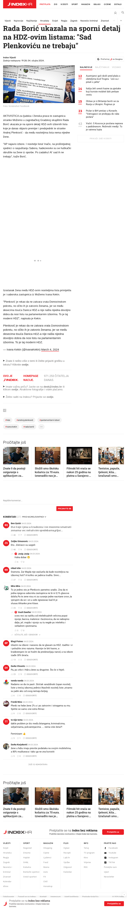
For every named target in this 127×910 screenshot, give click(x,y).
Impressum (55, 896)
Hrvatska (44, 20)
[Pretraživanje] (121, 13)
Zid (55, 4)
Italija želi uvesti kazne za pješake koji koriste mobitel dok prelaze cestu (103, 91)
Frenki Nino (16, 702)
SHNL (26, 862)
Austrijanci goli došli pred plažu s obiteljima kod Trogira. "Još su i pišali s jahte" (103, 78)
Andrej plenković (25, 420)
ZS (6, 543)
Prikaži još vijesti (101, 138)
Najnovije (18, 20)
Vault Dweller (24, 612)
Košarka (27, 867)
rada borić (28, 427)
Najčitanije (31, 20)
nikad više (16, 568)
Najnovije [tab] (86, 67)
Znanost (105, 20)
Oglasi (97, 4)
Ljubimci (47, 857)
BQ (6, 525)
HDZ (7, 420)
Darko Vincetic (18, 666)
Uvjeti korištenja (71, 896)
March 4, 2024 (50, 349)
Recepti (67, 853)
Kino (86, 857)
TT (6, 721)
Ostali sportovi (30, 877)
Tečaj (86, 848)
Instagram (113, 857)
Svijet (55, 20)
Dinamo (26, 853)
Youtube (112, 853)
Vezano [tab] (116, 67)
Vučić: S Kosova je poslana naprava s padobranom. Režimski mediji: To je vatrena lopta (104, 126)
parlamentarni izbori (49, 420)
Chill (45, 881)
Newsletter (109, 877)
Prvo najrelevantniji (33, 517)
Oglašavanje (8, 896)
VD (16, 612)
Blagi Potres (17, 641)
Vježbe (67, 862)
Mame (46, 867)
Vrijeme (87, 862)
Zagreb (73, 20)
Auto (45, 872)
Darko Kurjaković (19, 744)
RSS (86, 867)
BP (6, 643)
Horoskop (47, 886)
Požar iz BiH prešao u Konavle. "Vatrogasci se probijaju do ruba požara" (102, 113)
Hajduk (26, 857)
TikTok (112, 862)
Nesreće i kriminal (89, 20)
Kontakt (43, 896)
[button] (7, 454)
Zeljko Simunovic (19, 541)
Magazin (48, 843)
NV (6, 569)
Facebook (113, 848)
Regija (64, 20)
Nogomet (27, 848)
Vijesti (64, 4)
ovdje (14, 389)
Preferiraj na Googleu (112, 59)
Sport (75, 4)
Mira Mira (15, 586)
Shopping (47, 848)
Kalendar (7, 881)
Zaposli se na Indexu (27, 896)
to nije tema (17, 720)
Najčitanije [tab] (102, 67)
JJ (15, 553)
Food (45, 862)
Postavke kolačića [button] (90, 896)
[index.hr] (19, 4)
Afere (5, 886)
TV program (89, 853)
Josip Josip (23, 554)
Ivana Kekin (11, 427)
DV (6, 667)
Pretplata (45, 4)
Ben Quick (16, 523)
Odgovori (68, 867)
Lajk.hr (67, 857)
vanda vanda (17, 680)
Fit (44, 877)
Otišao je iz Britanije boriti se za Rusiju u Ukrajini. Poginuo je (102, 103)
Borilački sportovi (31, 872)
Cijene (107, 4)
